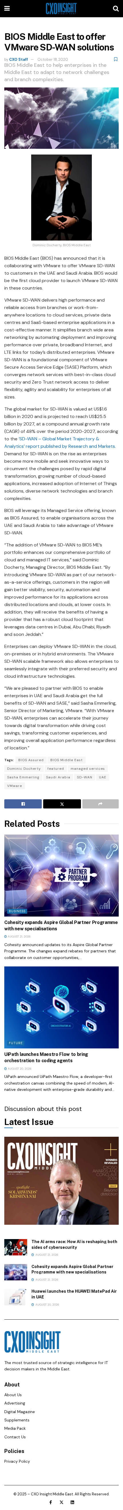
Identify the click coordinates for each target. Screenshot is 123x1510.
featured (55, 768)
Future (16, 1043)
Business (17, 911)
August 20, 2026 (19, 1069)
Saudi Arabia (58, 777)
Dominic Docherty (24, 768)
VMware (14, 786)
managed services (88, 768)
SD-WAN (84, 777)
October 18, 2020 (52, 59)
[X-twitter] (61, 1502)
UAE (102, 777)
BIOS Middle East (66, 760)
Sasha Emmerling (23, 777)
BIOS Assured (31, 760)
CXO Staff (18, 59)
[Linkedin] (72, 1502)
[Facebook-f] (51, 1502)
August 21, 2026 (19, 936)
